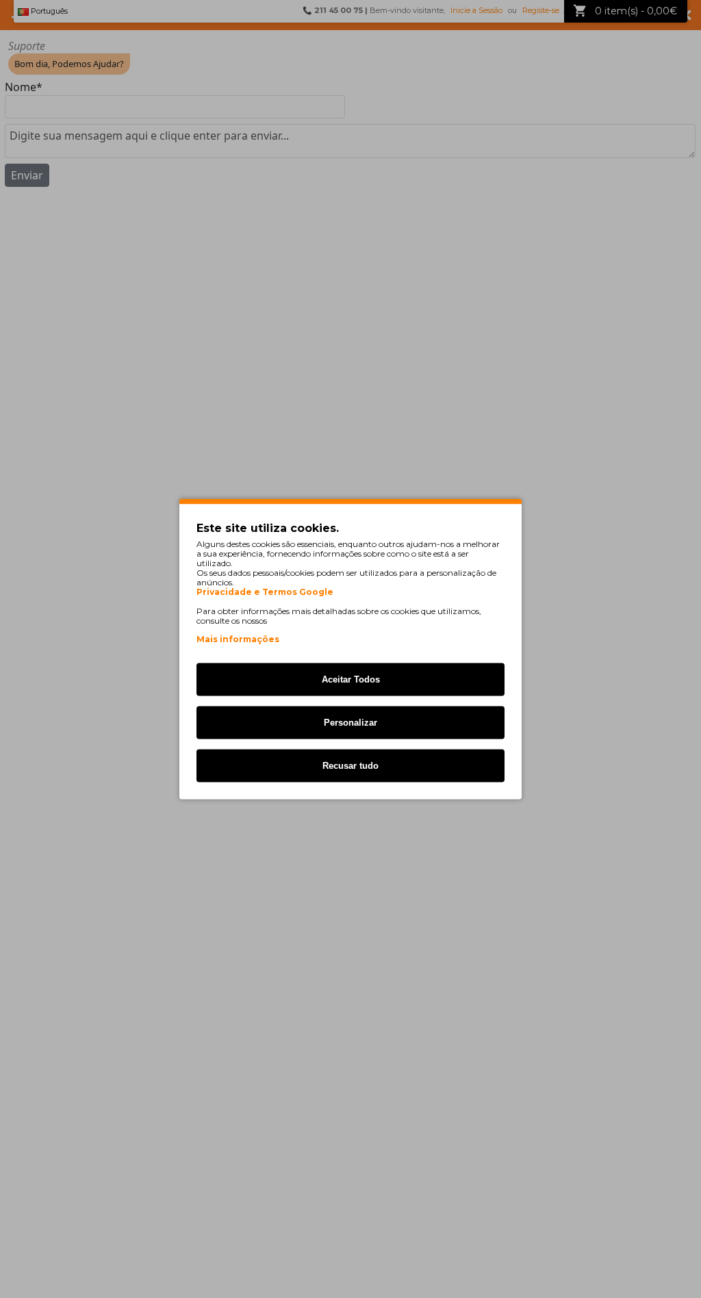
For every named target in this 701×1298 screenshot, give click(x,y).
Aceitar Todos (351, 679)
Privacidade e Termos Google (264, 592)
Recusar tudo (350, 766)
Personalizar (350, 722)
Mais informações (237, 639)
